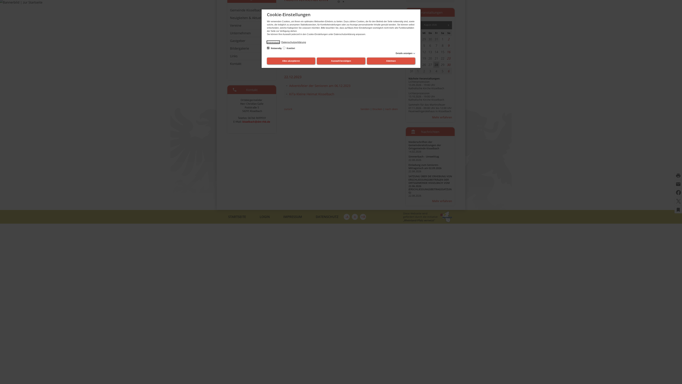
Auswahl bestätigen (341, 61)
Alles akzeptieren (291, 61)
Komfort (290, 48)
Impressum (273, 42)
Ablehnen (391, 61)
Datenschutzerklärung (293, 42)
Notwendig (276, 48)
